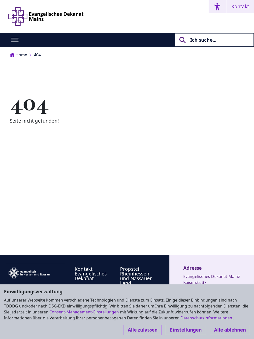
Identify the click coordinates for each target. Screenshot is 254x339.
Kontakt (240, 6)
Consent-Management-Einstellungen (84, 312)
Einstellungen (186, 330)
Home (21, 55)
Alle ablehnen (230, 330)
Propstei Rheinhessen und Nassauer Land (136, 276)
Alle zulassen (143, 330)
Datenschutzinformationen (207, 318)
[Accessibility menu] (217, 6)
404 (37, 55)
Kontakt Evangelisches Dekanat (91, 274)
